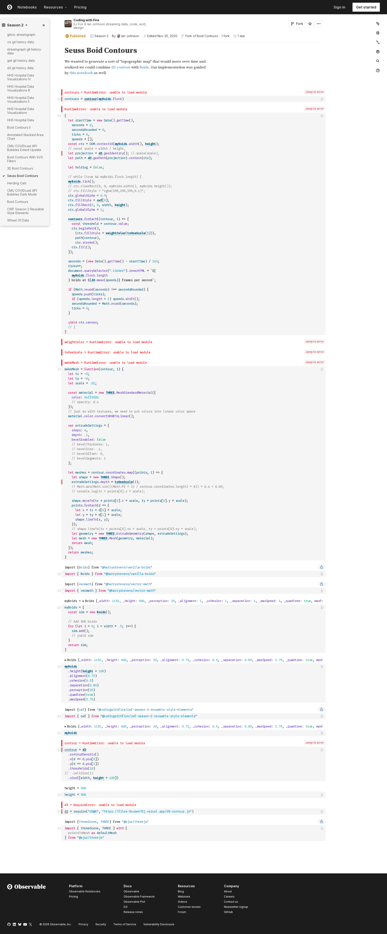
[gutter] (31, 342)
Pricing (80, 7)
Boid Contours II (18, 127)
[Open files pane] (378, 23)
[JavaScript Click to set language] (59, 99)
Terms (124, 924)
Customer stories (189, 906)
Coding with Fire (86, 20)
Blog (181, 891)
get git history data (21, 60)
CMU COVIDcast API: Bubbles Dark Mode (22, 192)
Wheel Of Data (18, 220)
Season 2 (101, 36)
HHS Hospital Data (20, 120)
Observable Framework (139, 896)
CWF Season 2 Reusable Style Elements (25, 211)
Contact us (231, 901)
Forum (182, 912)
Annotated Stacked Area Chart (25, 136)
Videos (182, 901)
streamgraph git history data (24, 51)
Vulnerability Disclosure (158, 924)
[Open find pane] (378, 61)
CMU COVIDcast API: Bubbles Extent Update (24, 148)
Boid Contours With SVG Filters (25, 159)
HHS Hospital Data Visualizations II (20, 99)
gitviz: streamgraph (21, 34)
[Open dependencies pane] (378, 51)
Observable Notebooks (84, 891)
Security (100, 924)
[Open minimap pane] (378, 42)
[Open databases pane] (378, 33)
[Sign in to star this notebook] (310, 24)
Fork (299, 24)
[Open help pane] (378, 70)
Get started (366, 7)
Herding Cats (16, 183)
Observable (131, 891)
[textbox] (194, 99)
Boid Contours (207, 36)
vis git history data (20, 42)
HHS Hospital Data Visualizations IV (20, 77)
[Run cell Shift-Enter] (322, 99)
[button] (59, 44)
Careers (229, 896)
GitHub (228, 912)
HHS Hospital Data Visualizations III (20, 88)
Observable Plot (134, 901)
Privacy (83, 924)
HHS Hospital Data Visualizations (20, 111)
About (228, 891)
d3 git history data (20, 68)
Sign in (339, 7)
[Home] (26, 899)
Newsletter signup (236, 906)
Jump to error (314, 92)
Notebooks (27, 7)
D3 (125, 906)
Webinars (184, 896)
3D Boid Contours (20, 168)
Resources (53, 7)
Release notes (133, 912)
